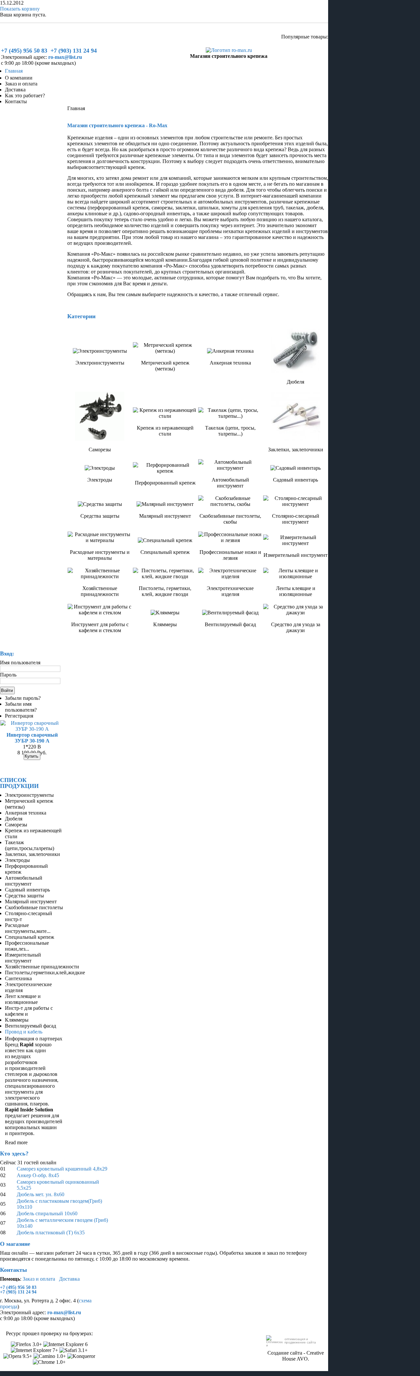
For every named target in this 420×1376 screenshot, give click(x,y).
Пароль (8, 674)
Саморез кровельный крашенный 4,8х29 (62, 1169)
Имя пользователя (20, 662)
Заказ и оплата (39, 1279)
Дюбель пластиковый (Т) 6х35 (51, 1232)
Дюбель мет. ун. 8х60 (40, 1194)
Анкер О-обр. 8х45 (38, 1175)
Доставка (69, 1279)
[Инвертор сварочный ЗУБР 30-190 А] (32, 729)
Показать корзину (20, 9)
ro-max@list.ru (65, 57)
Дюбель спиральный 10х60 (47, 1213)
